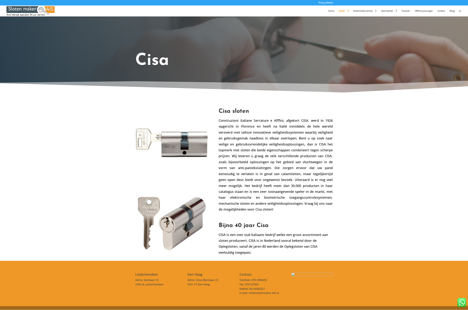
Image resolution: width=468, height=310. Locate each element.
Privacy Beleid (325, 3)
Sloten (342, 11)
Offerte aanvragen (424, 11)
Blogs (452, 11)
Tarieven (405, 11)
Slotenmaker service (363, 11)
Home (331, 11)
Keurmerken (387, 11)
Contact (441, 11)
